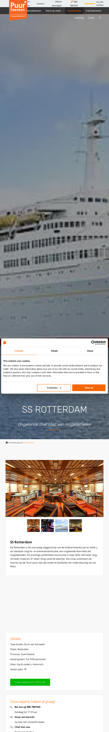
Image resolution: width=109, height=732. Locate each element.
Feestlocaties (74, 10)
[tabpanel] (54, 488)
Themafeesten (33, 10)
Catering (79, 17)
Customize (52, 388)
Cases (91, 17)
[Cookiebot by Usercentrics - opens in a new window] (93, 343)
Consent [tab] (19, 351)
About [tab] (90, 351)
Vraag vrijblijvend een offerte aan (30, 682)
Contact (40, 3)
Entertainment (93, 10)
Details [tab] (54, 351)
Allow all (89, 388)
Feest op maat (53, 10)
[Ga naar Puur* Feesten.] (7, 442)
